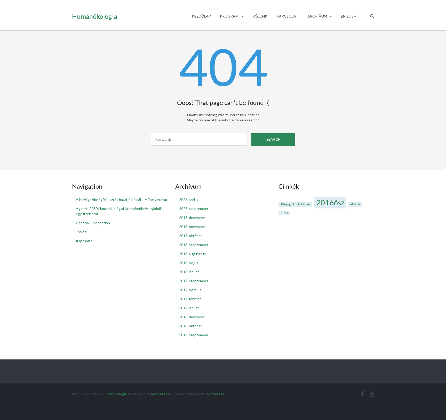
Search (273, 139)
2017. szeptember (193, 281)
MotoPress (160, 394)
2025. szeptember (193, 208)
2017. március (190, 290)
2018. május (188, 263)
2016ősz (330, 202)
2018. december (192, 217)
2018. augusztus (192, 253)
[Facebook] (362, 394)
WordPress (215, 394)
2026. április (188, 199)
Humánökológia (114, 394)
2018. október (190, 235)
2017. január (189, 308)
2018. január (189, 272)
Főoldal (81, 232)
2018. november (192, 226)
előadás (355, 204)
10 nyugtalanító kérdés (295, 204)
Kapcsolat (84, 241)
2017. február (190, 299)
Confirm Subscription (93, 223)
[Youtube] (372, 394)
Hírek (284, 212)
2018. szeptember (193, 244)
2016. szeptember (193, 335)
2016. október (190, 326)
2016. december (192, 317)
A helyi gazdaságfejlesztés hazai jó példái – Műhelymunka (121, 199)
